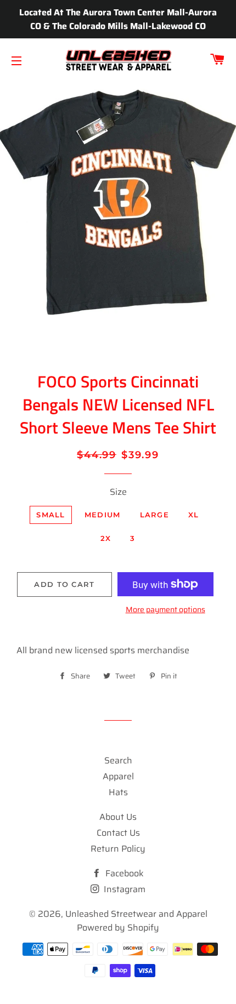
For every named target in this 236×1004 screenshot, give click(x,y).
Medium (103, 514)
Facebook (123, 873)
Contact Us (118, 833)
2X (105, 538)
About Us (118, 817)
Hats (118, 792)
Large (155, 514)
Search (118, 760)
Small (50, 514)
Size (118, 492)
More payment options (165, 609)
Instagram (123, 889)
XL (193, 514)
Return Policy (118, 848)
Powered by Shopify (118, 927)
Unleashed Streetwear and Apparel (136, 914)
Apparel (118, 776)
